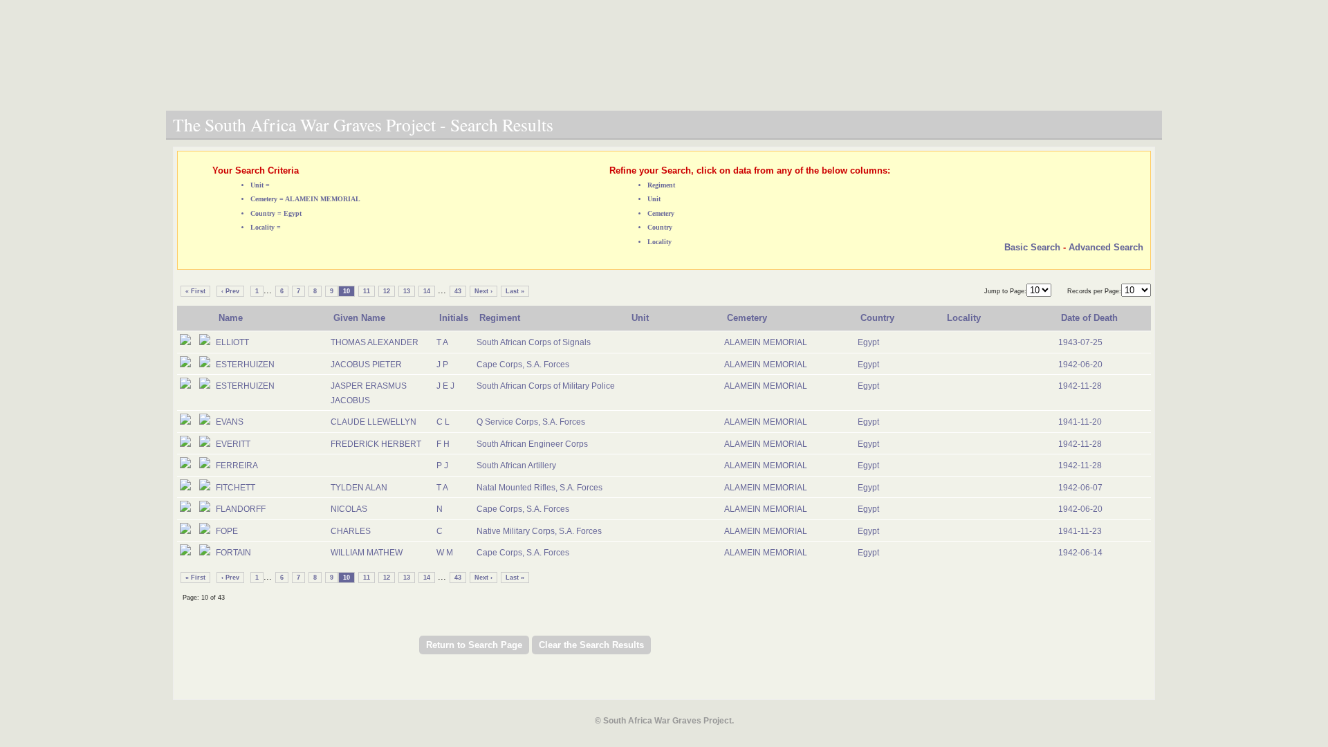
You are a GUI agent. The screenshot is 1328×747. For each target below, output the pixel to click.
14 (426, 291)
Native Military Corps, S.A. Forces (539, 531)
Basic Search (1032, 247)
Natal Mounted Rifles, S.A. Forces (539, 487)
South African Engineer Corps (532, 444)
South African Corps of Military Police (546, 386)
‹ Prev (230, 291)
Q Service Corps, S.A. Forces (531, 422)
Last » (515, 291)
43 (457, 291)
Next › (483, 291)
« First (195, 291)
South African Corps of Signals (534, 342)
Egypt (868, 342)
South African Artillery (516, 465)
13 (406, 291)
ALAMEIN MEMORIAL (765, 342)
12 (386, 291)
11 (366, 291)
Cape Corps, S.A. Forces (523, 364)
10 (346, 291)
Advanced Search (1106, 247)
